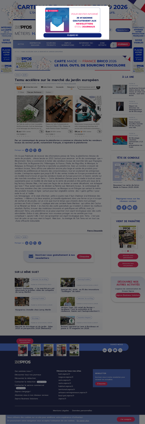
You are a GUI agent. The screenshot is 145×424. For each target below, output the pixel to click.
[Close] (109, 5)
